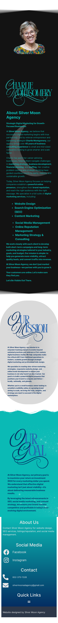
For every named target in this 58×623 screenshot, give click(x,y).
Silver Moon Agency (35, 612)
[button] (29, 601)
